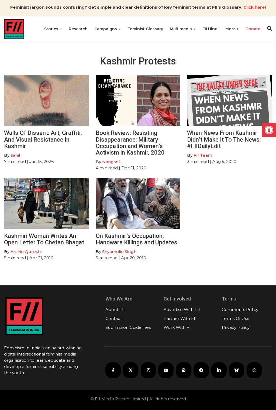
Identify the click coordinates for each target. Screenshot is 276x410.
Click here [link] (254, 7)
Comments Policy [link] (240, 309)
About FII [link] (115, 309)
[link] (269, 130)
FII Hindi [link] (210, 28)
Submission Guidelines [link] (128, 327)
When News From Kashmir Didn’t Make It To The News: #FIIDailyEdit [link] (224, 139)
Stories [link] (51, 28)
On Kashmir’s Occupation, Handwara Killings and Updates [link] (136, 239)
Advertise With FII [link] (182, 309)
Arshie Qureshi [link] (26, 251)
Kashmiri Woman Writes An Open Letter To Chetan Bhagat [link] (44, 239)
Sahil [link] (15, 155)
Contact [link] (113, 318)
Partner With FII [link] (180, 318)
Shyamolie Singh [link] (119, 251)
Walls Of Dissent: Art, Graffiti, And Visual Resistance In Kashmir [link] (43, 139)
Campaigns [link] (106, 28)
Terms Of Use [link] (236, 318)
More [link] (231, 28)
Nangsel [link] (111, 161)
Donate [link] (253, 28)
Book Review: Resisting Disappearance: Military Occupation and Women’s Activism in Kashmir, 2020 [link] (130, 142)
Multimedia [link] (181, 28)
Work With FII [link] (178, 327)
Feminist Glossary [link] (145, 28)
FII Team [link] (203, 155)
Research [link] (78, 28)
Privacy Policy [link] (236, 327)
